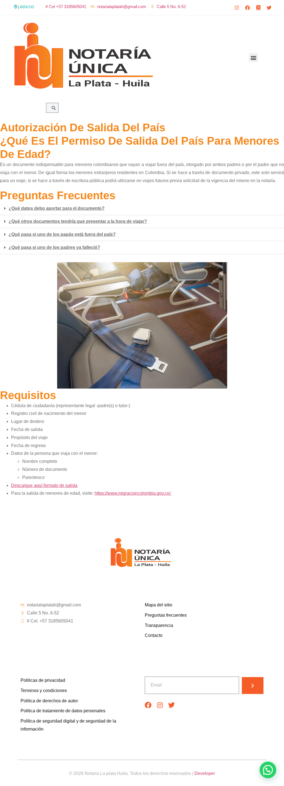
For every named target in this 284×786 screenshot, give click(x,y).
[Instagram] (237, 7)
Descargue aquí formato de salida (44, 485)
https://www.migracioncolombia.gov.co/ (133, 493)
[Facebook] (247, 7)
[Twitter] (269, 7)
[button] (253, 57)
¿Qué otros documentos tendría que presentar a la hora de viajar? (78, 221)
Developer (204, 773)
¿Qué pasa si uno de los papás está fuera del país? (62, 234)
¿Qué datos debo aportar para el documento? (57, 208)
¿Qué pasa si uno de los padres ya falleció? (54, 247)
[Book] (258, 7)
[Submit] (252, 685)
